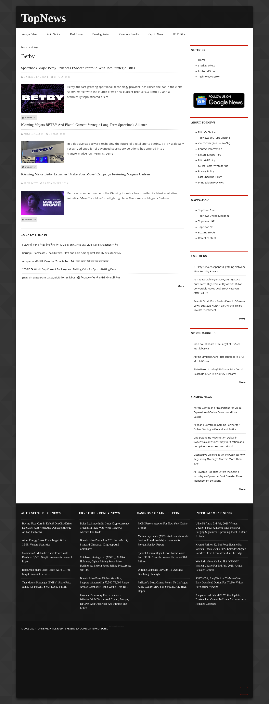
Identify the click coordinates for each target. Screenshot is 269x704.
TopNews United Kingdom (213, 215)
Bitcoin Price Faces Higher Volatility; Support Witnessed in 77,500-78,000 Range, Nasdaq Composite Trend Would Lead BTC (104, 582)
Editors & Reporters (209, 154)
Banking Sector (100, 34)
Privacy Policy (206, 171)
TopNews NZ (205, 227)
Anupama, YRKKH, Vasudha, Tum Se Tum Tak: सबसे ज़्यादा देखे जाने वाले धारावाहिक (65, 261)
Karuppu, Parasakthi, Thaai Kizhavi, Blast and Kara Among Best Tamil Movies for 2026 (71, 253)
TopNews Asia (206, 210)
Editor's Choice (206, 132)
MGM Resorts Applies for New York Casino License (162, 525)
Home (24, 47)
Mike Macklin (34, 134)
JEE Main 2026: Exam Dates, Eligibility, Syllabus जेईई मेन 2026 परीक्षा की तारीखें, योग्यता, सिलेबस (71, 277)
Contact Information (210, 149)
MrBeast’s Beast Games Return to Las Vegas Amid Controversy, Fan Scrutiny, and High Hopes (163, 587)
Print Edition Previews (211, 182)
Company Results (129, 34)
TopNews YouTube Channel (214, 137)
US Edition (179, 34)
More (181, 286)
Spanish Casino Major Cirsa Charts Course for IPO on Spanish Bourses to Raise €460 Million (162, 557)
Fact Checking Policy (210, 177)
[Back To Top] (244, 690)
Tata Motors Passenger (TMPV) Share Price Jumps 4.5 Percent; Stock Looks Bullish (46, 584)
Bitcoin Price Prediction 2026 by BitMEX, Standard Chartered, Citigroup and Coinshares (104, 544)
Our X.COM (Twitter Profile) (214, 143)
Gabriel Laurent (36, 77)
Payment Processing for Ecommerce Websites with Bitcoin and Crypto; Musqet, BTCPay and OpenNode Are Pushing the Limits (104, 601)
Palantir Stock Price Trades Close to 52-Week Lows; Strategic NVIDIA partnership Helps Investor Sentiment (219, 305)
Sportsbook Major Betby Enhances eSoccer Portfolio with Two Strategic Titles (78, 68)
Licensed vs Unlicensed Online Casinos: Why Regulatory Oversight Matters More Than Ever (219, 459)
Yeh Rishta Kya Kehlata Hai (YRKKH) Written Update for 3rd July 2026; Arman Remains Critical (219, 565)
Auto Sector (53, 34)
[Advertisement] (134, 658)
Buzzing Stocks (206, 232)
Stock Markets (206, 65)
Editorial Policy (206, 160)
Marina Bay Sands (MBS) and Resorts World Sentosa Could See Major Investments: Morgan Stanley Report (163, 540)
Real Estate (76, 34)
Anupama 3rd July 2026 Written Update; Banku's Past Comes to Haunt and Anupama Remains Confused (221, 599)
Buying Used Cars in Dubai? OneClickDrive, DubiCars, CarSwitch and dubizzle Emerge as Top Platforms (47, 528)
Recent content (207, 238)
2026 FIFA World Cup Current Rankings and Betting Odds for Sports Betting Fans (69, 269)
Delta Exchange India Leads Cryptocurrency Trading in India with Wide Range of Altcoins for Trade (104, 528)
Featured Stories (207, 71)
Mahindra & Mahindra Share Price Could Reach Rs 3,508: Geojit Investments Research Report (47, 557)
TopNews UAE (206, 221)
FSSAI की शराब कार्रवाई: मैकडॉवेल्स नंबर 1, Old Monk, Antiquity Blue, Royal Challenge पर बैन (70, 244)
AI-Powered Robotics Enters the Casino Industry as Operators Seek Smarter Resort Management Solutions (219, 476)
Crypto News (155, 34)
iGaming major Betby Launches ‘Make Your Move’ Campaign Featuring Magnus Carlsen (85, 174)
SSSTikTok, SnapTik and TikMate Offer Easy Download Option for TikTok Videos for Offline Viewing (219, 582)
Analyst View (29, 34)
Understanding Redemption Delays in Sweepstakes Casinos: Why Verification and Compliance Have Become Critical (219, 442)
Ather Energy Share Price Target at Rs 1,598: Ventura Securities (44, 542)
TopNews (43, 18)
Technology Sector (209, 76)
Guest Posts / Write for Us (213, 166)
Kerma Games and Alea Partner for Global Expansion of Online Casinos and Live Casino (218, 412)
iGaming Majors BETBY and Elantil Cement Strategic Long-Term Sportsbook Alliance (84, 125)
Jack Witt (31, 183)
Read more (30, 117)
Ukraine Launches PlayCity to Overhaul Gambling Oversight (160, 572)
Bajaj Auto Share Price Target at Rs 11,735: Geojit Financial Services (46, 572)
